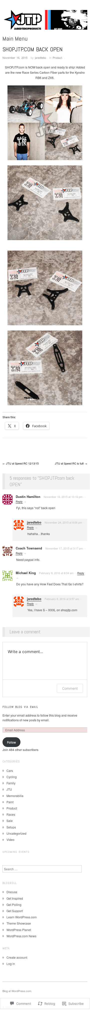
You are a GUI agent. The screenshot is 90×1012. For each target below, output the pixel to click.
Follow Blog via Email (20, 707)
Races (10, 814)
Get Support (14, 911)
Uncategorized (16, 833)
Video (10, 839)
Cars (9, 770)
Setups (11, 827)
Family (10, 783)
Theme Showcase (18, 923)
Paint (9, 802)
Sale (9, 820)
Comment (70, 688)
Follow (11, 742)
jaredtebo (40, 58)
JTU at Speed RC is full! (71, 463)
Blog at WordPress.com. (17, 991)
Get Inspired (14, 898)
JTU (9, 789)
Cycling (11, 777)
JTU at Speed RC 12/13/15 (20, 463)
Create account (16, 957)
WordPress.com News (21, 936)
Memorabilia (14, 796)
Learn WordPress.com (21, 917)
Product (57, 58)
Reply (19, 501)
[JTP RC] (44, 22)
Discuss (11, 892)
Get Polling (13, 904)
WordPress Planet (18, 930)
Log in (10, 963)
